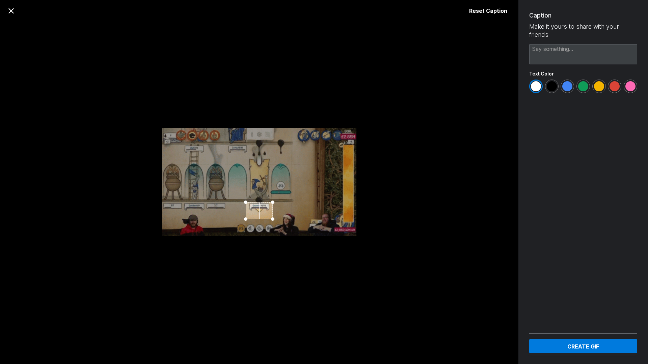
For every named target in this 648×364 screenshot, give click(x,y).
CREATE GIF (583, 346)
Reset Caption (488, 10)
